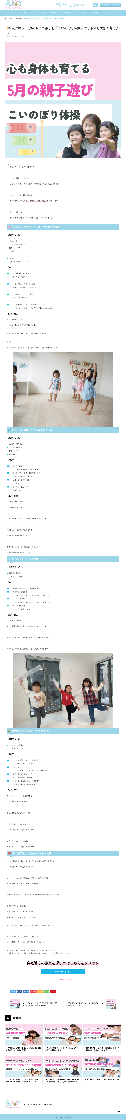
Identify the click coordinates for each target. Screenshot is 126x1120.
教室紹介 (67, 13)
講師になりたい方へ (109, 13)
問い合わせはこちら (110, 5)
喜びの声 (53, 13)
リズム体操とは (39, 13)
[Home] (5, 18)
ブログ (81, 13)
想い (25, 13)
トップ (12, 13)
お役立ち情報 (20, 36)
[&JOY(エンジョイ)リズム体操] (14, 5)
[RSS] (119, 1112)
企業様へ (95, 13)
